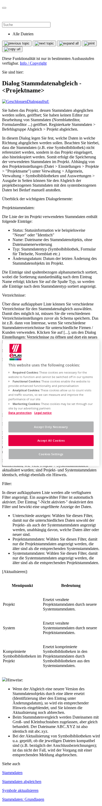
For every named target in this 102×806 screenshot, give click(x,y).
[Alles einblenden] (69, 43)
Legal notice (43, 413)
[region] (51, 403)
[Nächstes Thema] (44, 43)
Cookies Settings (51, 454)
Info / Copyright (33, 63)
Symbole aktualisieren (20, 790)
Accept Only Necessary (51, 427)
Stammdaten (12, 772)
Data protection (20, 413)
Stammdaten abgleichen (21, 781)
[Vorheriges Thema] (17, 43)
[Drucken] (89, 43)
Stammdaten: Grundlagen (23, 799)
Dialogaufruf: (38, 101)
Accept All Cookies (51, 440)
